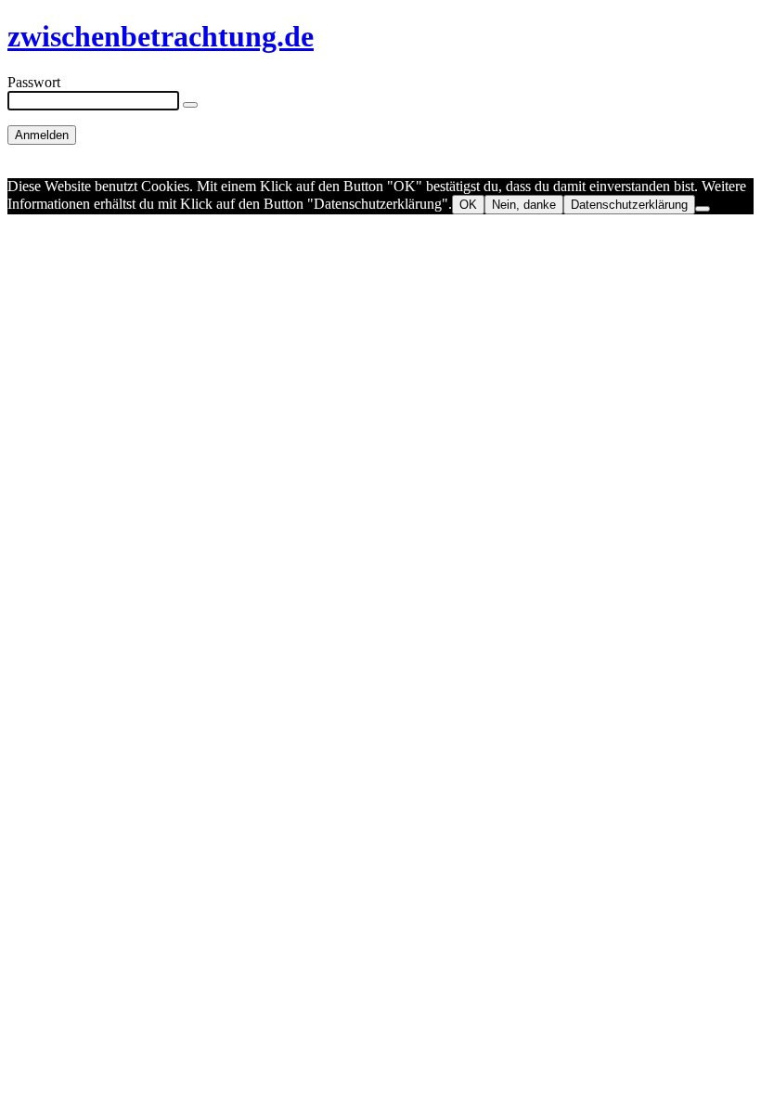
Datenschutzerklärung (629, 205)
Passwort (33, 82)
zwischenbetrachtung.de (160, 36)
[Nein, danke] (702, 209)
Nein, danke (524, 205)
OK (468, 205)
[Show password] (190, 105)
